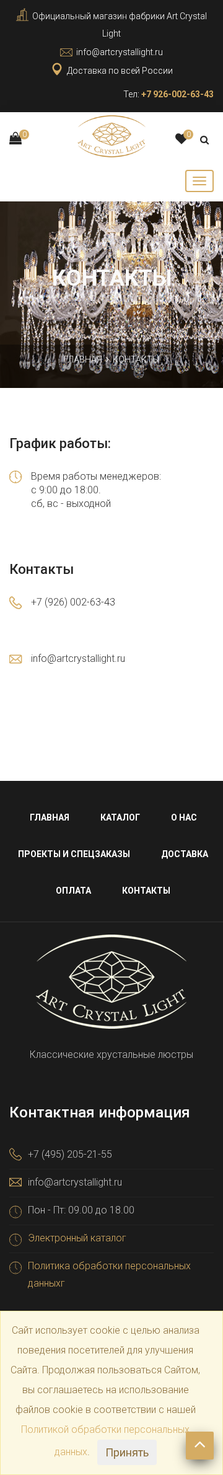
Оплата (73, 891)
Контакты (146, 891)
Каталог (120, 817)
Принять (127, 1452)
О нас (184, 817)
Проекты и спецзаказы (74, 854)
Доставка (184, 854)
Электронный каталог (77, 1238)
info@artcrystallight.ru (119, 52)
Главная (83, 359)
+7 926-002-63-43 (177, 94)
